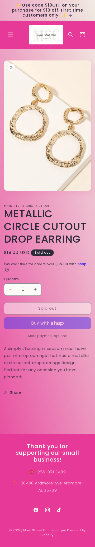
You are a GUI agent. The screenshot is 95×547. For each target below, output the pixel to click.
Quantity (11, 279)
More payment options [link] (47, 336)
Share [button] (15, 392)
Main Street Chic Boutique (44, 530)
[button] (10, 34)
